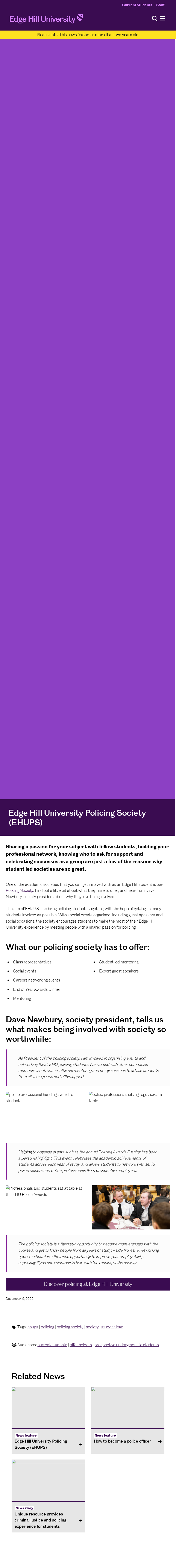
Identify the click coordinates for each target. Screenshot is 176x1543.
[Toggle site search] (155, 19)
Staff (160, 5)
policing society (70, 1327)
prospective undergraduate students (126, 1344)
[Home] (46, 20)
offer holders (81, 1344)
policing (47, 1327)
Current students (137, 5)
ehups (32, 1327)
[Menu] (162, 18)
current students (52, 1344)
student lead (112, 1327)
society (92, 1327)
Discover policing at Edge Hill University (88, 1284)
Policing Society (19, 890)
